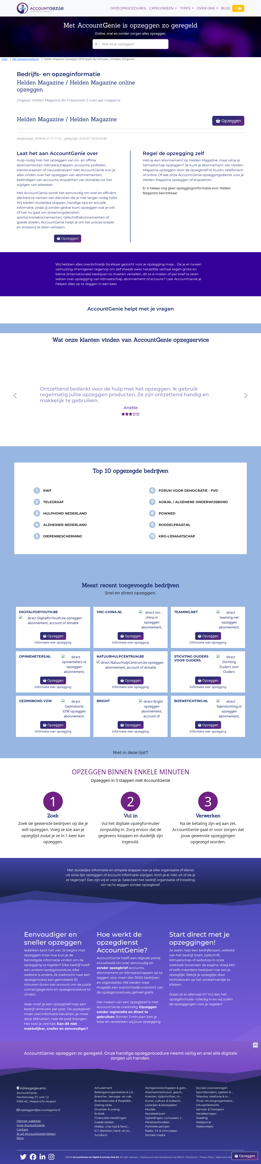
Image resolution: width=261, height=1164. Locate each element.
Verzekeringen (206, 1113)
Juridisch (100, 1135)
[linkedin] (42, 1157)
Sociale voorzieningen (211, 1088)
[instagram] (51, 1157)
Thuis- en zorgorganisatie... (215, 1101)
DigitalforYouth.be (38, 612)
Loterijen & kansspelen (161, 1105)
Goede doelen (104, 1122)
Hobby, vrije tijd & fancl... (111, 1126)
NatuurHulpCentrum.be (120, 656)
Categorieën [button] (161, 8)
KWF (47, 491)
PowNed (167, 513)
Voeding (202, 1118)
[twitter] (23, 1157)
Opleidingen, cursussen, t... (164, 1118)
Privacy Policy (207, 1157)
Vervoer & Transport (210, 1109)
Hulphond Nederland (65, 513)
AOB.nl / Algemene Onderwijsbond (193, 502)
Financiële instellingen (110, 1118)
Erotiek (99, 1113)
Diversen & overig (107, 1109)
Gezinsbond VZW (35, 701)
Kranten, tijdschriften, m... (163, 1096)
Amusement (103, 1088)
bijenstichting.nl (191, 701)
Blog (226, 8)
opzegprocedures (128, 8)
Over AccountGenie (31, 1125)
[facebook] (33, 1157)
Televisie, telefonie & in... (213, 1096)
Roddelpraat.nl (174, 525)
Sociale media (155, 1135)
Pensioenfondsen (157, 1122)
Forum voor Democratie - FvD (188, 491)
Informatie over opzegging (53, 642)
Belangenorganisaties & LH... (114, 1092)
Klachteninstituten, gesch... (164, 1092)
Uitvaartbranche (207, 1105)
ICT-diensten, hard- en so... (112, 1131)
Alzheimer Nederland (65, 525)
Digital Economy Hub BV (105, 1157)
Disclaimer (191, 1157)
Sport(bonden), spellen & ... (214, 1092)
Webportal (203, 1122)
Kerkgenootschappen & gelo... (166, 1088)
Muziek (150, 1109)
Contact (22, 1129)
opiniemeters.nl (35, 656)
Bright (103, 701)
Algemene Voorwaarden (228, 1157)
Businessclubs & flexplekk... (113, 1101)
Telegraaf (53, 502)
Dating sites (103, 1105)
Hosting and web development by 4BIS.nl (162, 1157)
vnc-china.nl (109, 612)
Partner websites (29, 1121)
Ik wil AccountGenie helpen (36, 1134)
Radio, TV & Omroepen (161, 1131)
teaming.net (186, 612)
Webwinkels (204, 1126)
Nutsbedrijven (155, 1113)
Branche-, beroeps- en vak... (113, 1096)
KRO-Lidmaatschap (177, 536)
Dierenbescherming (62, 536)
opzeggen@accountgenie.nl (40, 1110)
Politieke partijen (157, 1126)
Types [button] (185, 8)
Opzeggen (230, 120)
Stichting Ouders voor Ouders (191, 658)
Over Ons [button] (206, 8)
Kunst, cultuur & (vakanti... (163, 1101)
